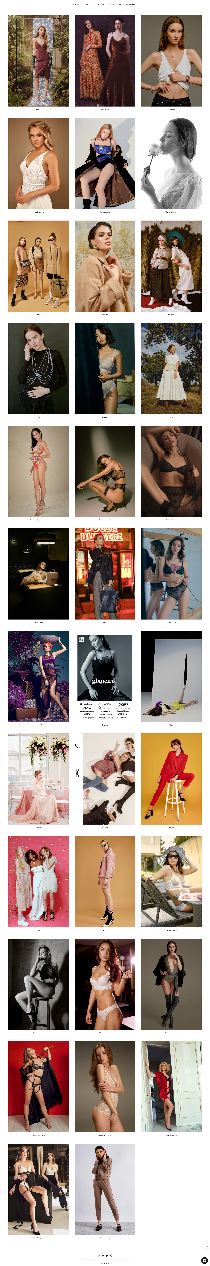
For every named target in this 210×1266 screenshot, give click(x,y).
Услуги (111, 4)
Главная (76, 4)
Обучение (101, 4)
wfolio (107, 1263)
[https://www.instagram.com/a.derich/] (99, 1255)
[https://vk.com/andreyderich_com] (103, 1255)
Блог (119, 4)
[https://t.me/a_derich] (111, 1255)
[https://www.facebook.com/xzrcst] (107, 1255)
